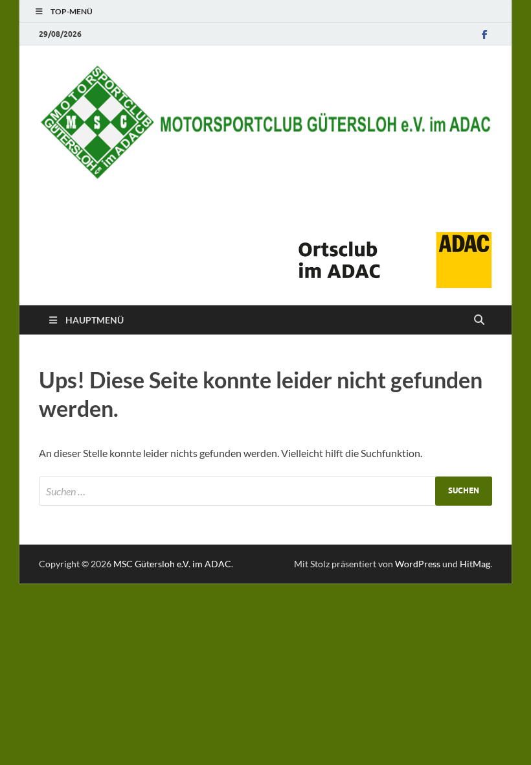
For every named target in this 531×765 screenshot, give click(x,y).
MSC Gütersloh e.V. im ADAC (172, 563)
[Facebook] (484, 34)
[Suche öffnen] (479, 320)
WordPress (417, 563)
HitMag (475, 563)
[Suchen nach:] (265, 491)
